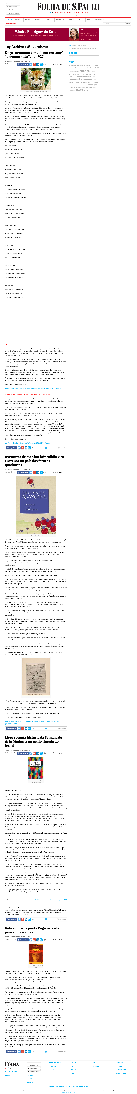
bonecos (82, 67)
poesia (91, 85)
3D (69, 65)
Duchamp (92, 71)
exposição (72, 74)
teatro (79, 89)
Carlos (92, 68)
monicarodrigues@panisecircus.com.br (84, 48)
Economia (48, 19)
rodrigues (82, 87)
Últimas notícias (10, 23)
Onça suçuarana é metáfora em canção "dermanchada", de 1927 (35, 54)
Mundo (37, 19)
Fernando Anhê (90, 74)
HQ (70, 79)
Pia (87, 85)
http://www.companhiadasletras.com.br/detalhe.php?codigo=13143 (42, 899)
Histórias (95, 76)
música (72, 85)
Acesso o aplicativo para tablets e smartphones (68, 1087)
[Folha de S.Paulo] (68, 6)
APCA (96, 65)
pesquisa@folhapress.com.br (68, 1092)
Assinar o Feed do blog (79, 45)
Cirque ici (71, 71)
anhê (92, 65)
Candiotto (87, 67)
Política (27, 19)
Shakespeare (72, 90)
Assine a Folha (13, 6)
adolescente (77, 65)
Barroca (77, 67)
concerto (76, 71)
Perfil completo (85, 39)
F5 (88, 19)
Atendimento (12, 10)
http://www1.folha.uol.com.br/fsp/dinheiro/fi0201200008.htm (27, 443)
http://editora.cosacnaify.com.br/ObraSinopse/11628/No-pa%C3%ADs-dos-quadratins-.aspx (32, 722)
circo (97, 68)
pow (96, 85)
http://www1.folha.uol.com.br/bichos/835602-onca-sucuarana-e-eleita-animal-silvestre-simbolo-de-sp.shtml (33, 389)
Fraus (91, 76)
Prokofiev (72, 87)
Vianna (85, 90)
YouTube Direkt (10, 337)
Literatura (78, 82)
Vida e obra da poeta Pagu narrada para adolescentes (32, 930)
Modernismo (93, 82)
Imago (82, 79)
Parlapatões (78, 85)
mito (86, 82)
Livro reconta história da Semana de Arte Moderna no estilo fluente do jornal (33, 741)
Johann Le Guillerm (91, 79)
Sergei (91, 87)
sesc (94, 87)
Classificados (98, 19)
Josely (71, 82)
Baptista (72, 68)
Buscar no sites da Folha (104, 24)
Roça (87, 87)
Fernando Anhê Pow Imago (79, 77)
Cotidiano (59, 19)
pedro (84, 85)
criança (85, 71)
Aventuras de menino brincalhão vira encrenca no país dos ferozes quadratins (34, 461)
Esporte (70, 19)
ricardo (78, 87)
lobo (84, 82)
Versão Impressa (14, 13)
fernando (80, 74)
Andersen (87, 65)
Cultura (80, 19)
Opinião (17, 19)
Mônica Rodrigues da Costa (35, 31)
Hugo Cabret (75, 79)
